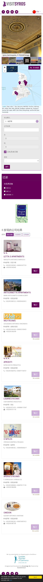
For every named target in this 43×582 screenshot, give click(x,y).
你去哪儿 (7, 118)
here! (10, 580)
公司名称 (7, 126)
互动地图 (35, 68)
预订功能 (9, 234)
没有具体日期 (12, 152)
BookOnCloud (21, 568)
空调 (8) (8, 188)
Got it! (35, 577)
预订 (35, 270)
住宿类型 (18, 234)
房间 (5, 157)
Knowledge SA (26, 566)
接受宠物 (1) (9, 194)
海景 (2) (8, 191)
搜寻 (6, 167)
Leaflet (4, 106)
